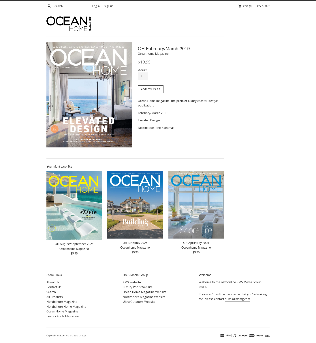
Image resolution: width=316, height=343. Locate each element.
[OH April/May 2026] (196, 205)
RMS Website (132, 282)
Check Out (263, 6)
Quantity (142, 70)
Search (51, 292)
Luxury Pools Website (138, 287)
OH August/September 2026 (74, 244)
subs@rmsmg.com (237, 299)
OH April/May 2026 (196, 243)
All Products (54, 297)
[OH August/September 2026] (74, 205)
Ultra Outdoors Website (139, 302)
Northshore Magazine (61, 302)
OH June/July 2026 (135, 243)
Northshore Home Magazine (66, 307)
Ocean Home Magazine (62, 311)
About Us (52, 282)
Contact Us (53, 287)
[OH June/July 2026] (135, 205)
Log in (96, 6)
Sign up (108, 6)
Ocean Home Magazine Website (144, 292)
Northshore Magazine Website (144, 297)
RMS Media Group (76, 335)
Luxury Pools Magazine (62, 316)
